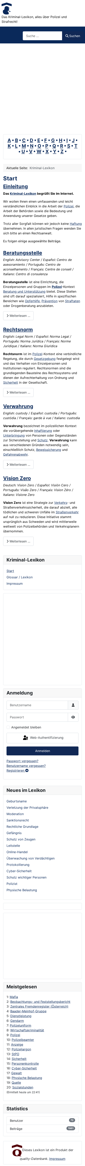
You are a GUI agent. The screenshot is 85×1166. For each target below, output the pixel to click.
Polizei (15, 1035)
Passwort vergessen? (22, 761)
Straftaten (72, 301)
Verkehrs (60, 503)
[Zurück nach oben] (78, 1159)
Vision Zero (17, 478)
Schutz (42, 440)
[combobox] (42, 35)
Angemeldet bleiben (26, 727)
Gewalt (16, 1073)
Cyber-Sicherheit (24, 1068)
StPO (15, 1054)
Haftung (76, 224)
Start (10, 571)
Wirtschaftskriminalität (27, 1030)
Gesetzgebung (45, 359)
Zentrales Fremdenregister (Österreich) (39, 1006)
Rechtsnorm (18, 329)
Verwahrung (18, 406)
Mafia (14, 997)
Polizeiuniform (20, 1025)
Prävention (50, 301)
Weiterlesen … (19, 316)
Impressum (15, 583)
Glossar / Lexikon (20, 577)
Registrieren (16, 770)
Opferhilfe (32, 301)
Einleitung (15, 186)
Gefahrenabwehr (15, 454)
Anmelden (42, 751)
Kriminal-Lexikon (23, 193)
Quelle (16, 1083)
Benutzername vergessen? (26, 766)
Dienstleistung (20, 1016)
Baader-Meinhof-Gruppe (28, 1011)
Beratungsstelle (22, 253)
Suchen (74, 36)
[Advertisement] (42, 88)
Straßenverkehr (67, 512)
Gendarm (17, 1021)
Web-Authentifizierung (46, 738)
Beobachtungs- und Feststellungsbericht (40, 1002)
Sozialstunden (22, 1087)
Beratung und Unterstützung (24, 291)
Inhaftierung (43, 431)
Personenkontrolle (25, 1063)
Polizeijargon (21, 1049)
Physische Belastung (27, 1078)
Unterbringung (14, 435)
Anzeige (17, 1044)
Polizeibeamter (23, 1040)
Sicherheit (19, 1059)
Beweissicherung (48, 450)
